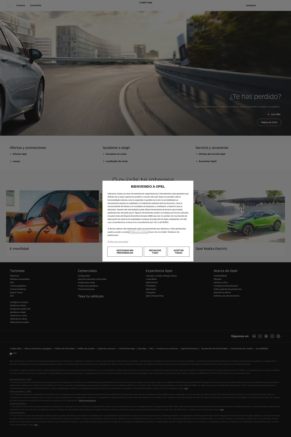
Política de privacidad (118, 241)
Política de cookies (138, 232)
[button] (124, 252)
